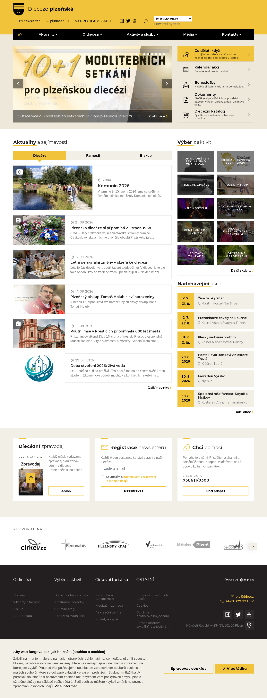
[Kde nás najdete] (249, 625)
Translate (188, 24)
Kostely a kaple (106, 619)
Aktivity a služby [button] (141, 34)
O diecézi (22, 579)
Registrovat (133, 491)
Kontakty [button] (230, 34)
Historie (19, 595)
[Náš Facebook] (122, 21)
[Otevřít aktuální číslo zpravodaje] (30, 478)
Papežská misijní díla (69, 616)
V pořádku (236, 668)
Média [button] (188, 34)
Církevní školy (64, 609)
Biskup (18, 609)
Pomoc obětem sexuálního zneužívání (152, 624)
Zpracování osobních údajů (152, 597)
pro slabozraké (95, 21)
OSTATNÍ (145, 579)
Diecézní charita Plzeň (71, 595)
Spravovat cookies (188, 668)
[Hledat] (145, 21)
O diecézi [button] (90, 34)
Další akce (242, 412)
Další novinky (158, 388)
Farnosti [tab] (93, 156)
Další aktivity (241, 270)
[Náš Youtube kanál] (134, 21)
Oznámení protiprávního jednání (152, 614)
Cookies (142, 605)
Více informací (66, 686)
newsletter (31, 21)
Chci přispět (215, 491)
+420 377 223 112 (239, 601)
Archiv (66, 491)
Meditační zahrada (109, 605)
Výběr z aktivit (68, 579)
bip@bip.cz (244, 596)
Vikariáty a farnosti (26, 602)
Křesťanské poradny (69, 602)
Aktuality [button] (47, 34)
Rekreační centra (108, 612)
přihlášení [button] (57, 21)
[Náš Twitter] (128, 21)
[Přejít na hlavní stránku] (43, 9)
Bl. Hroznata (22, 616)
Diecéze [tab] (39, 156)
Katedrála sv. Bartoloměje (104, 597)
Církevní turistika (111, 579)
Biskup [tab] (146, 156)
